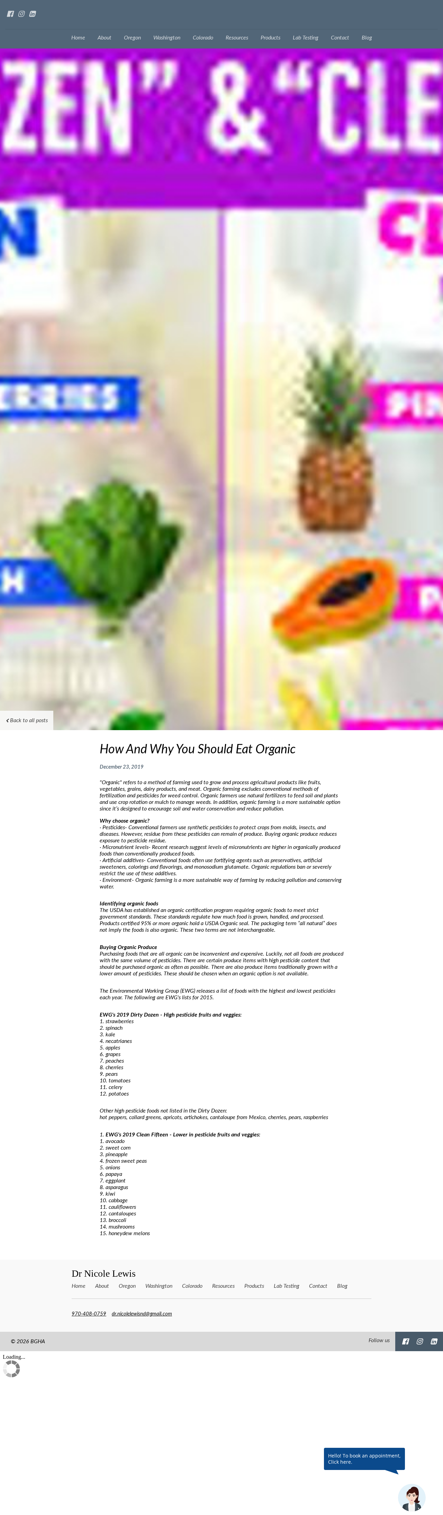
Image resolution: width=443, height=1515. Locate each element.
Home (78, 38)
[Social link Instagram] (20, 13)
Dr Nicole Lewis (104, 1273)
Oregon (132, 38)
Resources (237, 38)
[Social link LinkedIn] (31, 13)
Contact (340, 38)
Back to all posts (29, 720)
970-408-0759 (89, 1314)
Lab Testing (305, 38)
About (104, 38)
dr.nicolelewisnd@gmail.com (142, 1314)
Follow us (379, 1340)
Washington (166, 38)
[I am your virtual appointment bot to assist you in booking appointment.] (412, 1498)
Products (270, 38)
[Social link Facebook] (9, 13)
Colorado (203, 38)
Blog (367, 38)
